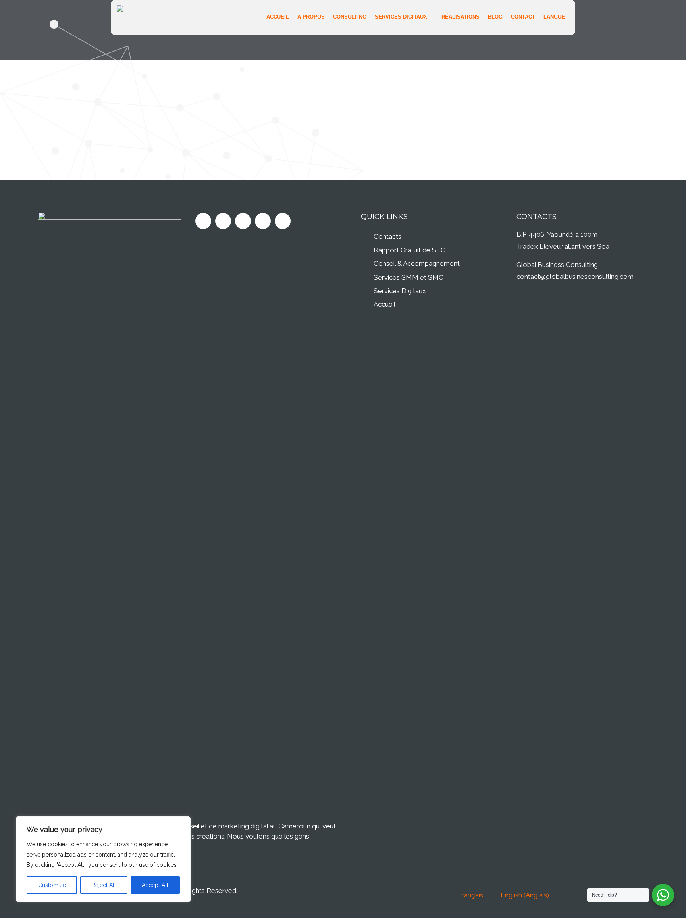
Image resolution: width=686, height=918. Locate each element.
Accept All (155, 885)
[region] (103, 859)
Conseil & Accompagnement (417, 263)
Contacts (387, 236)
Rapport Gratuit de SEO (410, 250)
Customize (52, 885)
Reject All (104, 885)
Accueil (384, 304)
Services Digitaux (400, 291)
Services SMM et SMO (409, 277)
